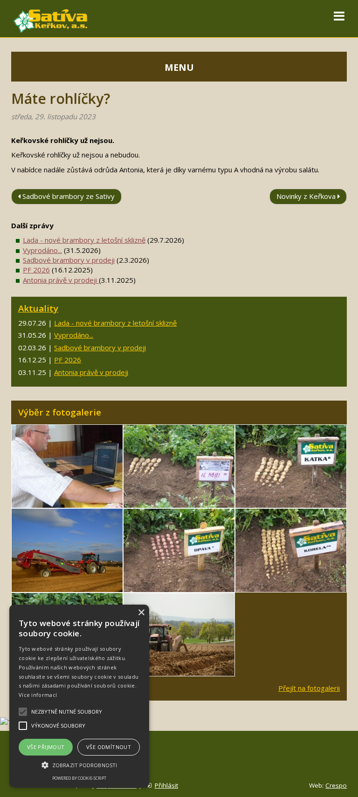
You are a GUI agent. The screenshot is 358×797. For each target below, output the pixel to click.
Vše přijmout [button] (46, 746)
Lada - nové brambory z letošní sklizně (84, 240)
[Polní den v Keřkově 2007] (67, 466)
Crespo (336, 785)
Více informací (38, 694)
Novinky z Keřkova (306, 196)
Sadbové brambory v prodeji (69, 260)
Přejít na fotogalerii (309, 688)
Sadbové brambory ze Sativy (68, 196)
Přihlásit (166, 785)
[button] (79, 764)
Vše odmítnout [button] (108, 746)
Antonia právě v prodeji (61, 280)
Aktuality (38, 308)
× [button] (141, 612)
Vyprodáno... (42, 250)
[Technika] (67, 550)
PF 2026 (36, 269)
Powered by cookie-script (79, 778)
